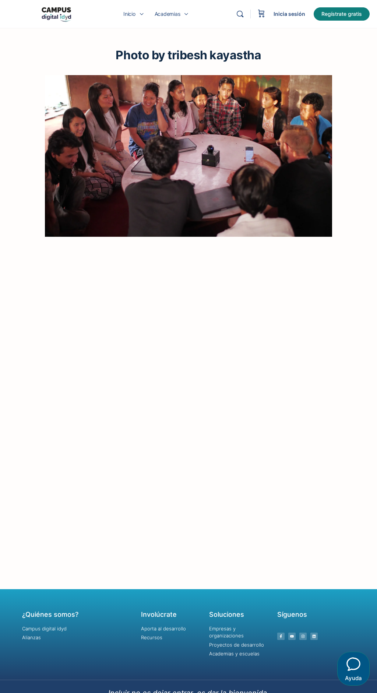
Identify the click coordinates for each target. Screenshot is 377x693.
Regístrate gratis (341, 14)
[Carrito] (261, 14)
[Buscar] (240, 14)
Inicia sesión (289, 14)
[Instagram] (303, 636)
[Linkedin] (314, 636)
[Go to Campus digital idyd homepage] (56, 13)
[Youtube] (292, 636)
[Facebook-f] (281, 636)
